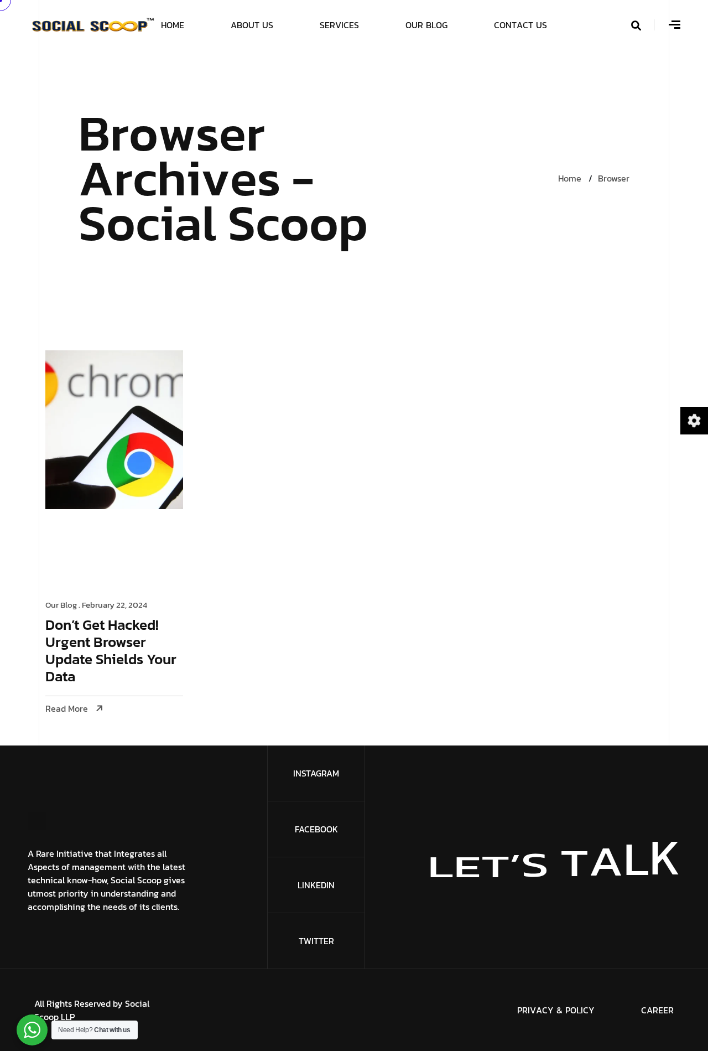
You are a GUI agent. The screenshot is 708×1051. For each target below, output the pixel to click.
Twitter (316, 941)
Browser (613, 178)
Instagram (316, 773)
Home (569, 178)
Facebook (316, 829)
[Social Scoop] (93, 23)
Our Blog (61, 604)
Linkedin (316, 885)
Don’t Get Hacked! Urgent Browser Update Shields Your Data (110, 651)
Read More (66, 709)
